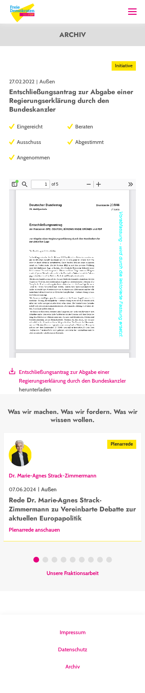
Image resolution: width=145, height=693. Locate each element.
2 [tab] (45, 561)
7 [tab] (91, 561)
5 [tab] (72, 561)
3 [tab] (54, 561)
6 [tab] (82, 561)
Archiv (72, 666)
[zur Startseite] (22, 12)
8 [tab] (100, 561)
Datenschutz (72, 649)
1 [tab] (36, 561)
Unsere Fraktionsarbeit (73, 573)
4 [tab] (63, 561)
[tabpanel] (72, 486)
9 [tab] (109, 561)
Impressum (73, 632)
